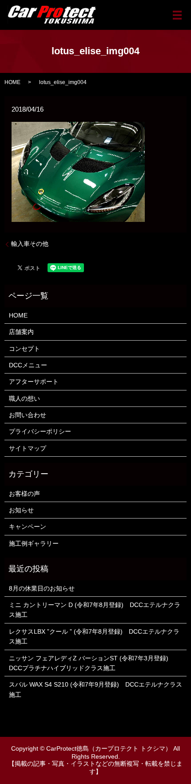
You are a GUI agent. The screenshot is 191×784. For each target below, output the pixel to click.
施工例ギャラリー (34, 543)
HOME (12, 82)
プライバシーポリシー (40, 431)
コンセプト (24, 348)
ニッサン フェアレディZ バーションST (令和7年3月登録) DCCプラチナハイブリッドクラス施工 (92, 663)
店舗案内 (21, 331)
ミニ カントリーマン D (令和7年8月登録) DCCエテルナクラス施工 (94, 609)
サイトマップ (27, 448)
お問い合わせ (27, 414)
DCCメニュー (28, 365)
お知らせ (21, 510)
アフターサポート (34, 381)
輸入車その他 (29, 243)
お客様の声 (24, 493)
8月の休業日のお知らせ (42, 588)
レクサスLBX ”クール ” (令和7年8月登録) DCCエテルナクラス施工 (94, 636)
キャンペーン (27, 526)
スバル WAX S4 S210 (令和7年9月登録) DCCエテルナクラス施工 (95, 689)
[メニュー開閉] (177, 15)
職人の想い (24, 398)
